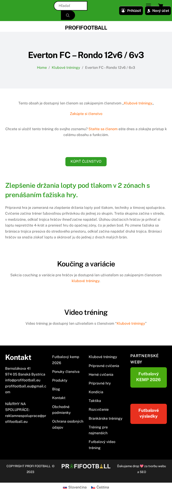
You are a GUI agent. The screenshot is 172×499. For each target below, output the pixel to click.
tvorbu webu (157, 466)
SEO (143, 472)
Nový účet (160, 11)
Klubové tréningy (138, 103)
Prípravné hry (100, 383)
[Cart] (160, 5)
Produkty (59, 380)
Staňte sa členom (103, 129)
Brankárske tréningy (106, 418)
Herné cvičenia (101, 374)
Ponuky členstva (66, 371)
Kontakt (58, 398)
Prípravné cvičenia (104, 366)
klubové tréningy (85, 281)
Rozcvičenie (99, 409)
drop (136, 466)
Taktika (95, 401)
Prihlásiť (134, 11)
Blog (56, 389)
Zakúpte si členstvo (86, 114)
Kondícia (96, 392)
